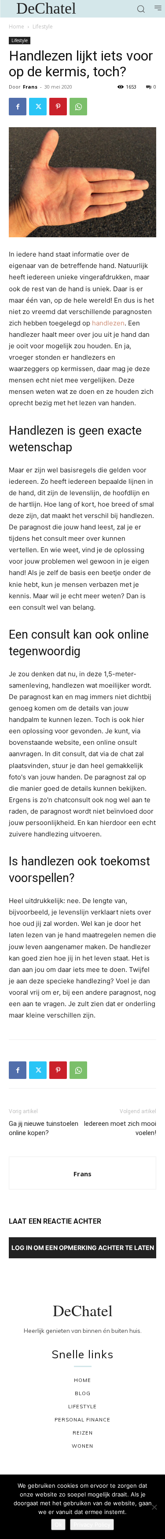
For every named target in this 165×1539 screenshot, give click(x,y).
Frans (30, 86)
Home (16, 26)
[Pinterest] (58, 106)
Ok (58, 1524)
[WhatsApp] (78, 106)
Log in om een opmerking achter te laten (82, 1247)
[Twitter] (38, 106)
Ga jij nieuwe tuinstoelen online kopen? (43, 1128)
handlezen (108, 323)
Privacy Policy (91, 1524)
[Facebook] (17, 106)
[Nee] (154, 1507)
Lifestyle (43, 26)
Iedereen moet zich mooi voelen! (120, 1128)
